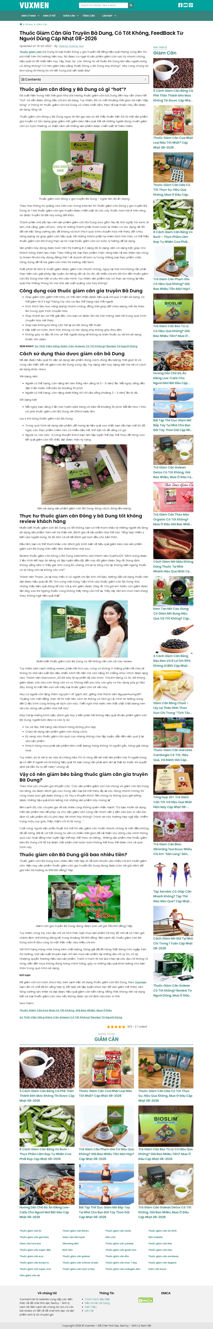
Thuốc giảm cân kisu (160, 1250)
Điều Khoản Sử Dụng (97, 1303)
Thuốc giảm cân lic (30, 1230)
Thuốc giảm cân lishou (75, 1230)
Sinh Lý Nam (28, 15)
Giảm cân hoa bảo (30, 1243)
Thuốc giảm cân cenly (118, 1230)
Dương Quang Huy (71, 46)
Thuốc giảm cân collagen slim (122, 1269)
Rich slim (67, 1250)
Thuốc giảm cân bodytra (34, 1262)
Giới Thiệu (91, 1307)
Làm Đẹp (107, 15)
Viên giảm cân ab (30, 1275)
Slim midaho (155, 1237)
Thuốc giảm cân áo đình (162, 1230)
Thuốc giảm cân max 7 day (121, 1262)
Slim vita (110, 1237)
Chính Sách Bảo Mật (97, 1299)
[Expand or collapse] (145, 79)
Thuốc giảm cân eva (31, 1256)
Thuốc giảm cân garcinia (34, 1237)
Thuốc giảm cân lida (160, 1243)
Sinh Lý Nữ (49, 15)
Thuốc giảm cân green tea (120, 1250)
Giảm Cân (69, 15)
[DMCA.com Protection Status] (145, 1300)
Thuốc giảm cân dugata (162, 1262)
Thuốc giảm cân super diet (35, 1250)
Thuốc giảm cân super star (35, 1269)
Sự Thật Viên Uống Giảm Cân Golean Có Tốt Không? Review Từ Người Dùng (86, 346)
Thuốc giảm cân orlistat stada (80, 1262)
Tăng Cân (88, 15)
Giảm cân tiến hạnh (73, 1237)
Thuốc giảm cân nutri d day (78, 1269)
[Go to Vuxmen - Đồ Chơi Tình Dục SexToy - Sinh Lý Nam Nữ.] (21, 24)
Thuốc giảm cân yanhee (119, 1243)
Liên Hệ (89, 1310)
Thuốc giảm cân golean (76, 1256)
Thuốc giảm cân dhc (117, 1256)
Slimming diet (70, 1243)
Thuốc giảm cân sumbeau (163, 1256)
